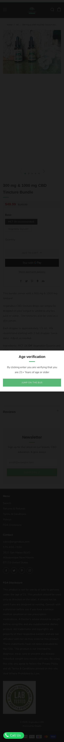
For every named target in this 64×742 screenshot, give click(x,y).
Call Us (15, 735)
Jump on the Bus (32, 382)
